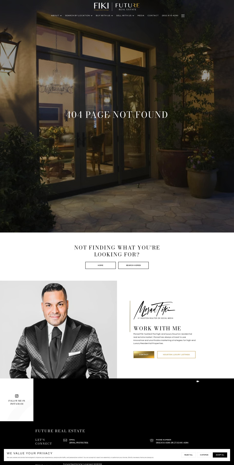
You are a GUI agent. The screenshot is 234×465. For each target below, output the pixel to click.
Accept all (220, 455)
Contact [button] (143, 354)
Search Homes (133, 265)
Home (100, 265)
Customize (204, 455)
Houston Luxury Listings (176, 354)
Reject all (188, 455)
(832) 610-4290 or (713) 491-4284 (172, 442)
